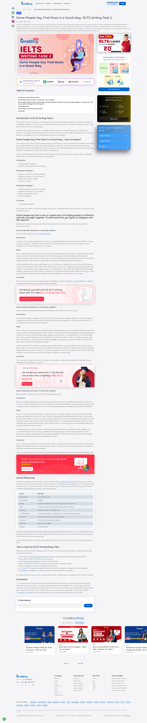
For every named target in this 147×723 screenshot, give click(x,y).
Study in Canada (78, 683)
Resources (67, 3)
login (122, 3)
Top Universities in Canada (119, 678)
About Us (57, 678)
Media (56, 683)
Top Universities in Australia (119, 685)
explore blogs (79, 623)
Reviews (128, 715)
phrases (25, 570)
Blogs (56, 688)
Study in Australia (78, 685)
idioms (33, 570)
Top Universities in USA (118, 681)
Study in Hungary (78, 688)
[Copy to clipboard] (13, 26)
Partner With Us (58, 695)
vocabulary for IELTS (67, 482)
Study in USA (77, 681)
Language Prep (57, 3)
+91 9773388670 (27, 679)
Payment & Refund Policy (84, 715)
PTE (94, 681)
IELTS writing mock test (39, 557)
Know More (27, 384)
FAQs (55, 690)
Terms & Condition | (70, 715)
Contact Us (57, 685)
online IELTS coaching (26, 592)
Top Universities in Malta (118, 690)
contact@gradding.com (28, 682)
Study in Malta (77, 690)
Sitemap (56, 693)
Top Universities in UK (118, 683)
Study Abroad (39, 3)
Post (88, 605)
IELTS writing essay (44, 234)
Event (56, 681)
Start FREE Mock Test (114, 89)
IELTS (18, 13)
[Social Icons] (17, 685)
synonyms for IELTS (33, 561)
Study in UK (77, 678)
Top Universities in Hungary (119, 688)
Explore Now (27, 469)
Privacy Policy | (60, 715)
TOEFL (94, 685)
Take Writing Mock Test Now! (31, 299)
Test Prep (48, 3)
